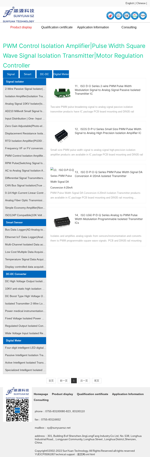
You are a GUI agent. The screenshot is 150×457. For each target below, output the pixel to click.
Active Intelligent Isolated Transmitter (28, 362)
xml (87, 454)
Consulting (129, 27)
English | (130, 3)
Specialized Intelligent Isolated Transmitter (31, 370)
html (92, 454)
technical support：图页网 (70, 454)
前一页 (64, 380)
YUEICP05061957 (45, 454)
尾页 (96, 380)
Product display (21, 27)
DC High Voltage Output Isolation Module (30, 281)
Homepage (41, 394)
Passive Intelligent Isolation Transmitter (29, 355)
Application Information (93, 27)
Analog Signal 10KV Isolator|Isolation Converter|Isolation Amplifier (45, 103)
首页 (51, 380)
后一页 (84, 380)
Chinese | (141, 3)
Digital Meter (61, 74)
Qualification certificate (57, 27)
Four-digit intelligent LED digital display (29, 347)
